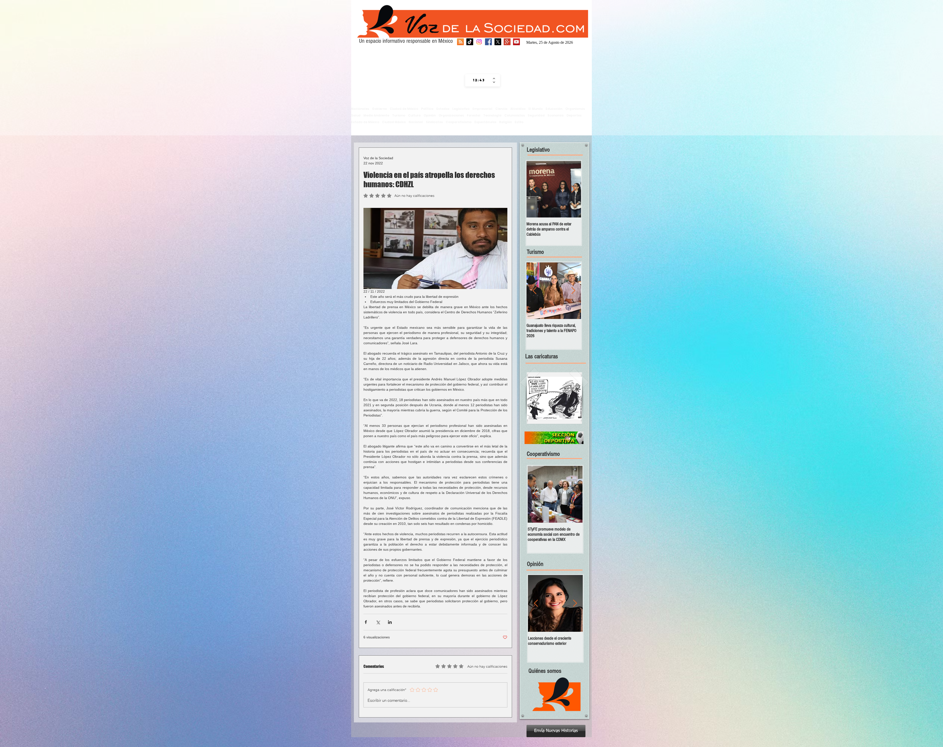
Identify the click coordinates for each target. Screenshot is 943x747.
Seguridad (536, 115)
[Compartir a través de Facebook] (365, 622)
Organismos (575, 109)
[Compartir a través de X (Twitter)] (377, 622)
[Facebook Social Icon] (488, 41)
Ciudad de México (404, 109)
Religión (505, 122)
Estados (442, 109)
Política (427, 109)
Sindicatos (434, 122)
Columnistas (514, 115)
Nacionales (360, 109)
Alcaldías (518, 109)
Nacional (416, 122)
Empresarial (482, 109)
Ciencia (501, 109)
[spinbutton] (479, 80)
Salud (356, 115)
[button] (554, 398)
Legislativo (461, 109)
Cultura (414, 115)
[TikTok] (469, 41)
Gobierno (379, 109)
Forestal (473, 115)
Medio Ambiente (376, 115)
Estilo (519, 122)
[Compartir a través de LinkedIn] (390, 622)
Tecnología (492, 115)
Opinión (430, 115)
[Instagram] (479, 41)
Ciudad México (394, 122)
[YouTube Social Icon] (516, 41)
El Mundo (535, 109)
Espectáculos (485, 122)
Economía (556, 115)
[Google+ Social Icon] (507, 41)
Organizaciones (451, 115)
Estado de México (365, 122)
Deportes (574, 115)
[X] (497, 41)
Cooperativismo (459, 122)
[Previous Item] (534, 189)
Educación (554, 109)
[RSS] (460, 41)
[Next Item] (573, 189)
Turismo (398, 115)
